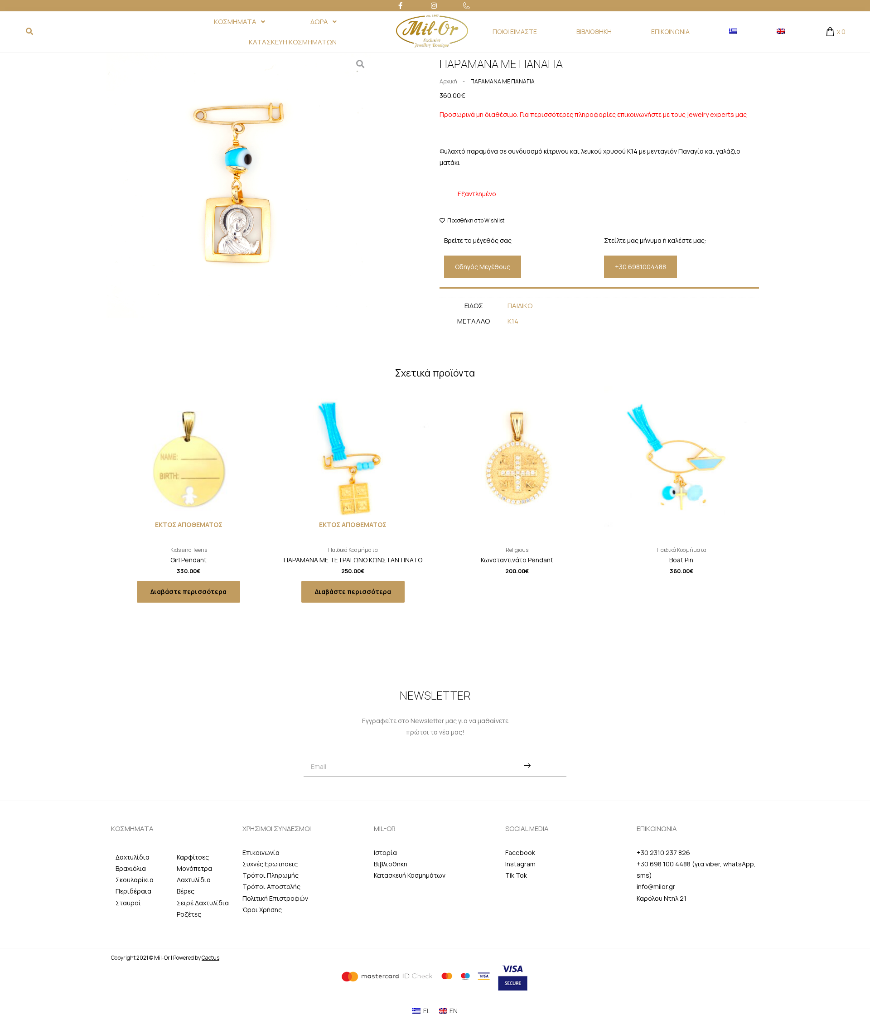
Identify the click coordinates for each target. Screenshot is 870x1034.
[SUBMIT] (527, 766)
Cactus (210, 958)
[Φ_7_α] (239, 185)
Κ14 (513, 321)
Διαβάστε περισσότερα (188, 591)
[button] (482, 267)
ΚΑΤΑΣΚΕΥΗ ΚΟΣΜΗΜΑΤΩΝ (293, 42)
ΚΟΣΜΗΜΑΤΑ (235, 21)
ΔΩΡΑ (319, 21)
